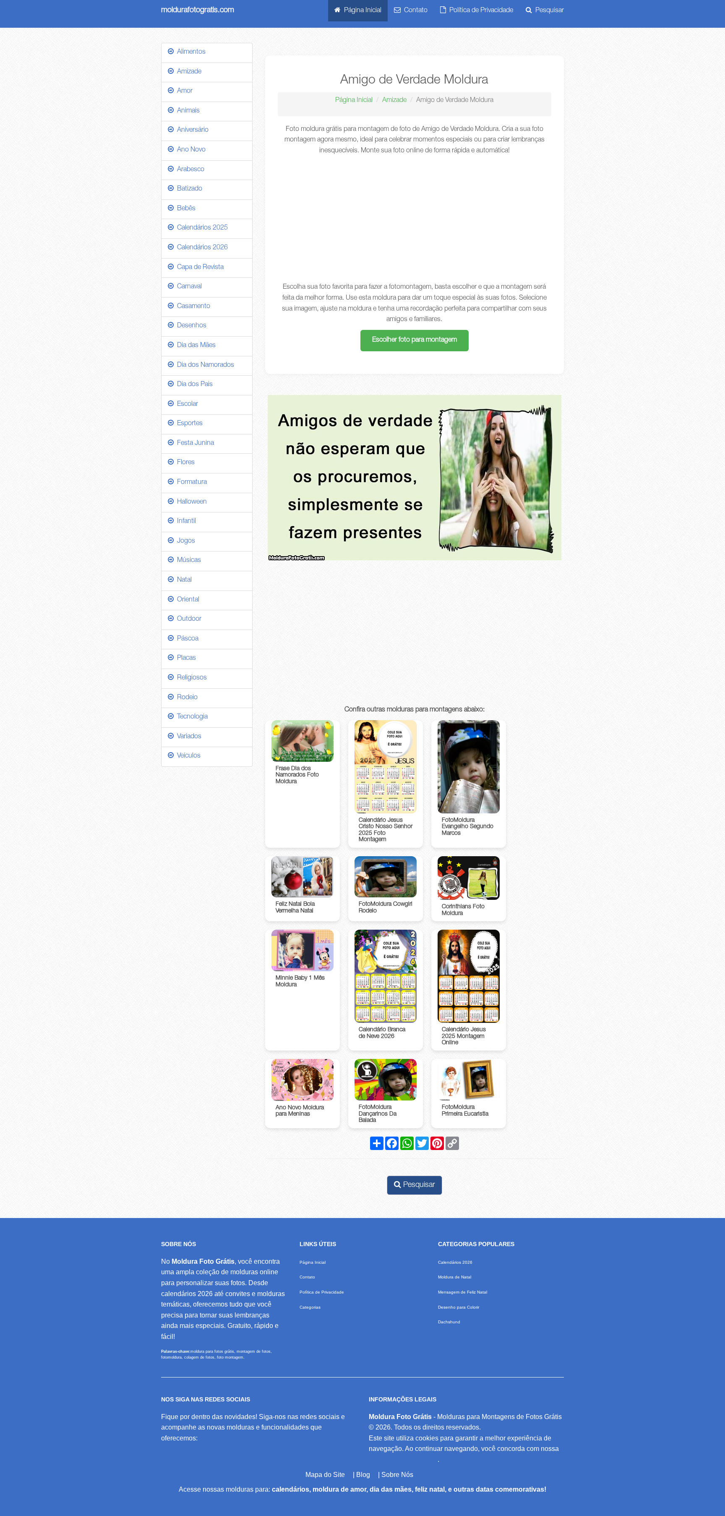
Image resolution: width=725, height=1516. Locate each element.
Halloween (190, 502)
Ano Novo (190, 150)
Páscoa (186, 639)
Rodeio (186, 698)
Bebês (185, 209)
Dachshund (449, 1322)
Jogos (184, 541)
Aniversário (191, 130)
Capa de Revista (199, 267)
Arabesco (189, 170)
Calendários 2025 (201, 228)
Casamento (192, 306)
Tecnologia (191, 717)
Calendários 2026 (201, 248)
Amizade (394, 100)
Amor (183, 91)
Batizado (188, 189)
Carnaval (188, 287)
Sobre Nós (397, 1474)
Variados (187, 737)
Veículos (187, 756)
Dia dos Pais (193, 385)
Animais (187, 111)
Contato (414, 11)
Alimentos (190, 52)
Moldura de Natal (454, 1277)
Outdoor (187, 619)
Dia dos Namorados (204, 365)
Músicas (187, 560)
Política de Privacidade (479, 11)
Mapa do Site (325, 1474)
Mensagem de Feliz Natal (462, 1292)
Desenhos (190, 326)
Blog (363, 1474)
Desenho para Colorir (458, 1307)
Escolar (186, 404)
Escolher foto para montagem (414, 340)
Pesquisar (548, 11)
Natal (183, 580)
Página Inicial (361, 11)
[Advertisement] (415, 219)
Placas (185, 658)
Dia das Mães (195, 345)
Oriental (186, 600)
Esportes (188, 424)
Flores (184, 463)
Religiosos (190, 678)
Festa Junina (194, 443)
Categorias (310, 1307)
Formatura (190, 482)
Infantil (185, 521)
